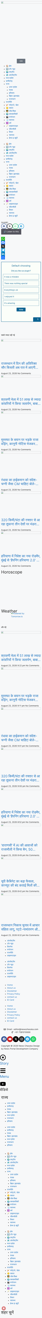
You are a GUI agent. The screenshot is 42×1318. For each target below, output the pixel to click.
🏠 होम (8, 66)
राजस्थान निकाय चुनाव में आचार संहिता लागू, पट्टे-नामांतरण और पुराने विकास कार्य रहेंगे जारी (20, 927)
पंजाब (11, 90)
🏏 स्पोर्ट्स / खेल (12, 105)
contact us (12, 997)
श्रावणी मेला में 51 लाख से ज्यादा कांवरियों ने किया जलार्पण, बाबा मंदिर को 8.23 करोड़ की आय (21, 401)
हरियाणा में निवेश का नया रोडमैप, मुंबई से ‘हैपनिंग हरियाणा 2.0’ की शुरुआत (20, 558)
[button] (4, 226)
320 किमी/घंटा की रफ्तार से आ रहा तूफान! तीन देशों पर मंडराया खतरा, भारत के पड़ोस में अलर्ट (20, 522)
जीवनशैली (12, 129)
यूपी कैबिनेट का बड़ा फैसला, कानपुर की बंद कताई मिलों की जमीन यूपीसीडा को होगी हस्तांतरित (19, 883)
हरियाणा (11, 93)
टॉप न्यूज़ (10, 943)
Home (10, 985)
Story (4, 1063)
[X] (21, 246)
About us (11, 988)
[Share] (21, 257)
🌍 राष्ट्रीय (10, 72)
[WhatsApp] (21, 239)
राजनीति (9, 102)
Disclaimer (12, 991)
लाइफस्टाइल (11, 955)
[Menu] (3, 1071)
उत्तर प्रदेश (13, 87)
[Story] (3, 1057)
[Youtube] (10, 1039)
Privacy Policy (13, 994)
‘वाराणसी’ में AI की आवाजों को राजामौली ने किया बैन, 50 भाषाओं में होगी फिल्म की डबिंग (19, 847)
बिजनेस (9, 946)
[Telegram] (21, 250)
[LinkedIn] (21, 254)
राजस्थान (12, 99)
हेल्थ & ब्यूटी (13, 138)
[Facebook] (21, 242)
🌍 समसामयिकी (12, 114)
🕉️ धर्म (8, 123)
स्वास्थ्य (11, 135)
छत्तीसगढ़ (9, 81)
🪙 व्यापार (9, 108)
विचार (11, 132)
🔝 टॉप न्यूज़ (10, 69)
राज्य (7, 84)
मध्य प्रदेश (9, 78)
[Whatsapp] (33, 1039)
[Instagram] (21, 1039)
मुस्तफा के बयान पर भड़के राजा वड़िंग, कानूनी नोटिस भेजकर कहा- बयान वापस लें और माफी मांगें (19, 442)
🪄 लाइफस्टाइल (12, 126)
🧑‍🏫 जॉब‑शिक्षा (11, 111)
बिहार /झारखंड (14, 96)
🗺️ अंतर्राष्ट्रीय (11, 75)
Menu (4, 1076)
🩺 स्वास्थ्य (10, 120)
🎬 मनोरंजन (10, 117)
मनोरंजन (10, 949)
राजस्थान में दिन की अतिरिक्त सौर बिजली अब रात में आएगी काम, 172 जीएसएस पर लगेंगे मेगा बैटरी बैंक (19, 366)
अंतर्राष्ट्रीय (11, 940)
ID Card (10, 1000)
